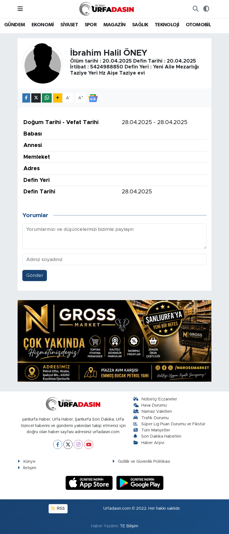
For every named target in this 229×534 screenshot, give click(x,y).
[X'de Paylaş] (36, 98)
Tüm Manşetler (155, 430)
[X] (68, 444)
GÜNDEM (14, 24)
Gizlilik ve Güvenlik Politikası (144, 461)
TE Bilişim (129, 526)
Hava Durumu (154, 405)
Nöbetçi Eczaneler (159, 399)
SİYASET (69, 24)
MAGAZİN (114, 24)
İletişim (29, 468)
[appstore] (90, 482)
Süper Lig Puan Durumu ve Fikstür (173, 424)
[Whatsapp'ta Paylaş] (47, 98)
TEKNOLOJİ (167, 24)
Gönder (34, 275)
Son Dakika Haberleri (161, 436)
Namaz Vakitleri (156, 411)
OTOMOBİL (198, 24)
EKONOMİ (43, 24)
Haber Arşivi (152, 443)
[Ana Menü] (20, 8)
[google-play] (140, 482)
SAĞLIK (140, 24)
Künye (29, 461)
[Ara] (195, 9)
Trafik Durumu (155, 418)
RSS (60, 508)
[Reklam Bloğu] (114, 340)
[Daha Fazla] (57, 98)
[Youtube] (88, 444)
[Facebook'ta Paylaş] (26, 98)
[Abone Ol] (93, 97)
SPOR (91, 24)
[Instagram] (78, 444)
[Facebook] (57, 444)
